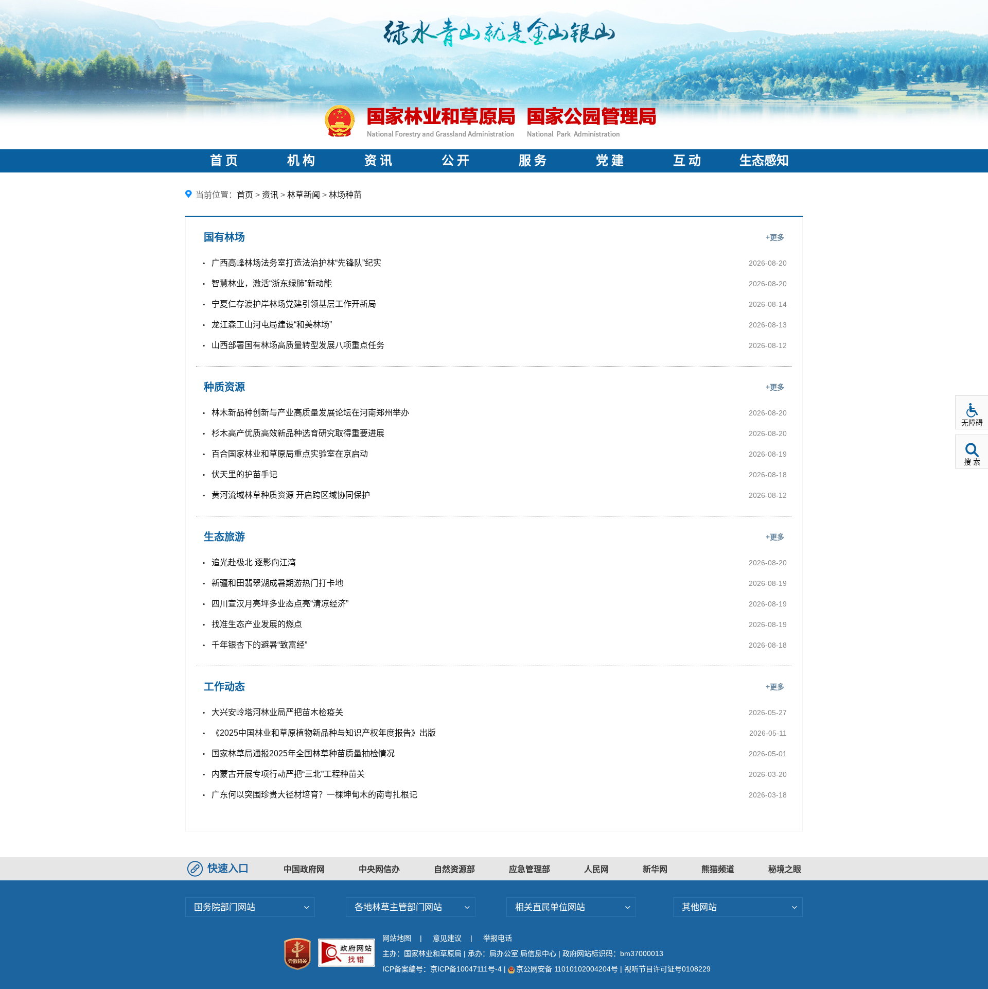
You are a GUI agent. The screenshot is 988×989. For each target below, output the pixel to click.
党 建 (610, 160)
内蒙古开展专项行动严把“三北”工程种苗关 (288, 774)
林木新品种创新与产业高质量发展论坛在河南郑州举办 (310, 412)
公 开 (455, 160)
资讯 (270, 194)
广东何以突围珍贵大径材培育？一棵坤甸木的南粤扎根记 (314, 794)
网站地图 (396, 938)
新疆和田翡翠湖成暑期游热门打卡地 (277, 583)
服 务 (532, 160)
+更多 (775, 237)
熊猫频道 (717, 869)
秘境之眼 (784, 869)
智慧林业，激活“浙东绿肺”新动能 (271, 283)
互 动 (687, 160)
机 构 (301, 160)
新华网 (655, 869)
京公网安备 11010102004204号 (567, 969)
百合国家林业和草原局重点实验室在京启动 (289, 453)
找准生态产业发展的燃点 (256, 624)
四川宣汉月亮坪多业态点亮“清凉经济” (279, 603)
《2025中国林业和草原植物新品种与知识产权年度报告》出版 (323, 732)
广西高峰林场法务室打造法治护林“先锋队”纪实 (296, 262)
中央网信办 (379, 869)
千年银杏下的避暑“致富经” (259, 644)
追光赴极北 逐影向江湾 (253, 562)
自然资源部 (454, 869)
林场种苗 (345, 194)
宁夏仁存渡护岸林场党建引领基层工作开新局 (293, 304)
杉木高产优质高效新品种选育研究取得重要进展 (297, 433)
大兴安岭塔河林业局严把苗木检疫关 (277, 712)
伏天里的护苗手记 (244, 474)
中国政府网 (304, 869)
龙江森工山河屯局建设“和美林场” (271, 324)
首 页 (224, 160)
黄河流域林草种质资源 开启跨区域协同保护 (290, 495)
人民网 (596, 869)
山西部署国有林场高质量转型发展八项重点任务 (297, 345)
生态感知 (764, 160)
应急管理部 (529, 869)
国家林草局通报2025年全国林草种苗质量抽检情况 (303, 753)
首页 (245, 194)
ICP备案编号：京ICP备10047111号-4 (443, 969)
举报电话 (497, 938)
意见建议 (447, 938)
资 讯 (378, 160)
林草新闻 (303, 194)
